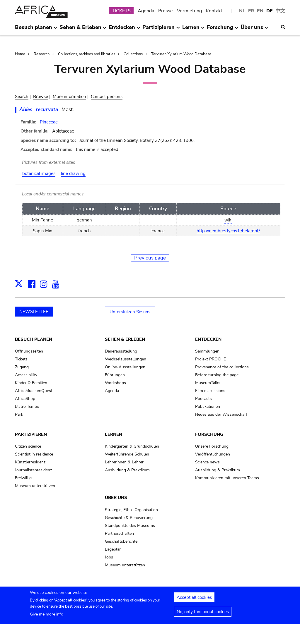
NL (242, 11)
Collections (133, 54)
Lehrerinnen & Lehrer (124, 462)
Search (21, 96)
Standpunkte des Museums (130, 525)
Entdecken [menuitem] (122, 29)
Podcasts (203, 398)
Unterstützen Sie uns (130, 312)
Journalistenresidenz (33, 470)
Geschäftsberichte (121, 541)
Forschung (209, 434)
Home (20, 54)
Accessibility (26, 375)
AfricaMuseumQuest (33, 390)
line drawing (73, 173)
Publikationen (207, 406)
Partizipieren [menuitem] (158, 29)
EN (260, 11)
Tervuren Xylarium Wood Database (181, 54)
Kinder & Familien (31, 383)
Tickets (21, 359)
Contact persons (106, 96)
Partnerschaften (119, 533)
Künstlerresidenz (30, 462)
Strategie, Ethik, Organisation (131, 510)
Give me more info (46, 614)
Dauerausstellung (121, 351)
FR (251, 11)
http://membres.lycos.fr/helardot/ (228, 231)
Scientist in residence (34, 454)
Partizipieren (31, 434)
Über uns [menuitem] (252, 29)
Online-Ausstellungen (125, 367)
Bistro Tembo (27, 406)
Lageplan (113, 549)
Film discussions (210, 390)
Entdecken (208, 339)
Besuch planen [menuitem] (33, 29)
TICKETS (121, 11)
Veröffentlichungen (212, 454)
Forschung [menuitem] (220, 29)
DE (269, 11)
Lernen (113, 434)
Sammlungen (207, 351)
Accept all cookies (194, 597)
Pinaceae (49, 122)
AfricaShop (25, 398)
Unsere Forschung (212, 446)
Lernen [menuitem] (191, 29)
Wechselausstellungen (125, 359)
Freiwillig (23, 478)
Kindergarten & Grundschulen (132, 446)
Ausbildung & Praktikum (127, 470)
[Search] (283, 27)
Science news (207, 462)
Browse (40, 96)
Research (42, 54)
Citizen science (28, 446)
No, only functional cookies (203, 612)
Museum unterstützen (35, 486)
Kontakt (214, 11)
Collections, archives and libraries (86, 54)
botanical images (38, 173)
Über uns (116, 498)
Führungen (115, 375)
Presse (165, 11)
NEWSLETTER (34, 311)
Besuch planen (33, 339)
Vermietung (189, 11)
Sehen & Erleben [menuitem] (80, 29)
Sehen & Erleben (125, 339)
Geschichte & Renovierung (129, 517)
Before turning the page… (218, 375)
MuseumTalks (207, 383)
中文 (280, 11)
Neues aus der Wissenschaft (221, 414)
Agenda (146, 11)
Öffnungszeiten (29, 351)
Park (19, 414)
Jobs (109, 557)
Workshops (115, 383)
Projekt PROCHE (210, 359)
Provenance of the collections (222, 367)
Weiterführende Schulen (127, 454)
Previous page (150, 258)
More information (69, 96)
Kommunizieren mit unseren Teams (227, 478)
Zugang (22, 367)
